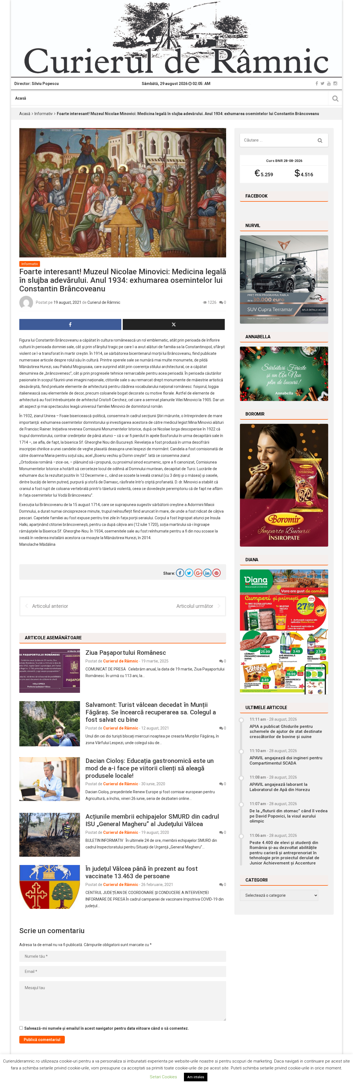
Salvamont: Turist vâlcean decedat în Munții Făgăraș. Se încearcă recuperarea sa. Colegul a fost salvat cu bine (150, 712)
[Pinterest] (216, 573)
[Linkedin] (207, 573)
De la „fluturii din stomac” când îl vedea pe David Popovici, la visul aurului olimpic (289, 816)
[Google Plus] (198, 573)
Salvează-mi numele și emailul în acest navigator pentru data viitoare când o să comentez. (106, 1028)
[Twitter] (322, 83)
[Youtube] (329, 83)
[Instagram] (335, 83)
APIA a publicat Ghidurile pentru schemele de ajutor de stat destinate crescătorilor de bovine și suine (286, 731)
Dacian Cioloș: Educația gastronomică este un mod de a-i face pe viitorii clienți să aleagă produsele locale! (149, 768)
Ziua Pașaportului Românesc (125, 652)
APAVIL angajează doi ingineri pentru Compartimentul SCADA (286, 760)
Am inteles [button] (195, 1077)
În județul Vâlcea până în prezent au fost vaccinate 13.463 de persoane (141, 872)
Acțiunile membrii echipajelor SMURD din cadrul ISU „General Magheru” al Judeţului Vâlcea (152, 820)
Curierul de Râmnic (103, 302)
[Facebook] (317, 83)
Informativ (43, 113)
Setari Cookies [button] (163, 1076)
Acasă (20, 98)
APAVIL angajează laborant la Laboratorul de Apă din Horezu (280, 787)
